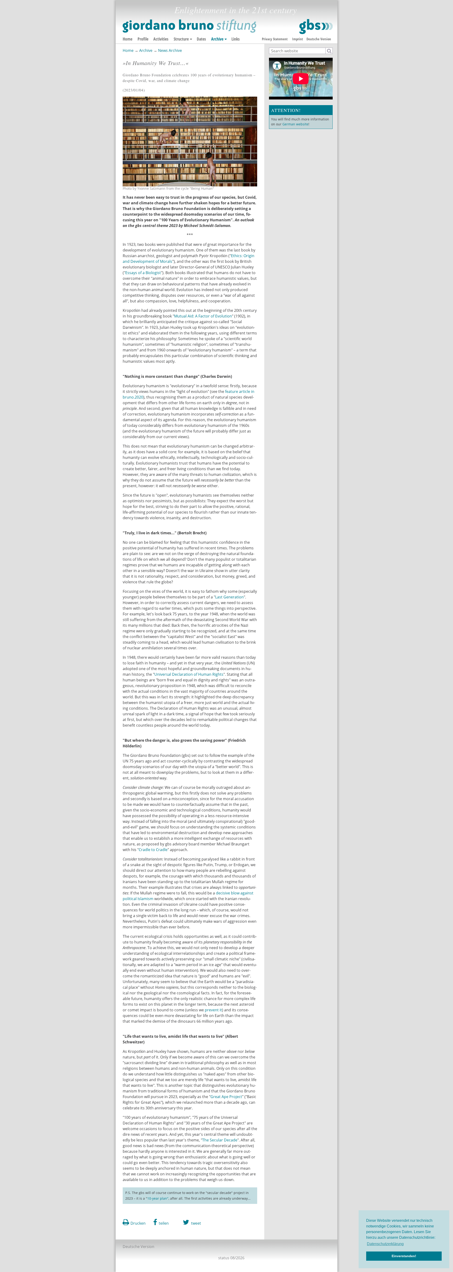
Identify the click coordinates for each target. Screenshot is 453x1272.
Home (127, 39)
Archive (217, 39)
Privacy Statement (275, 39)
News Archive (170, 50)
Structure (181, 39)
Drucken (138, 1223)
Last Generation (229, 597)
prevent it (213, 1010)
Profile (143, 39)
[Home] (228, 26)
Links (235, 39)
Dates (201, 39)
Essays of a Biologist (143, 272)
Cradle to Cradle (153, 849)
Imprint (297, 39)
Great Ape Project (226, 1096)
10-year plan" (157, 1198)
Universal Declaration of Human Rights (188, 674)
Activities (160, 39)
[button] (161, 1222)
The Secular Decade (219, 1140)
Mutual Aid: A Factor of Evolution (203, 316)
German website (295, 124)
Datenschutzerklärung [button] (385, 1244)
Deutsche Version (318, 39)
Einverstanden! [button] (404, 1256)
